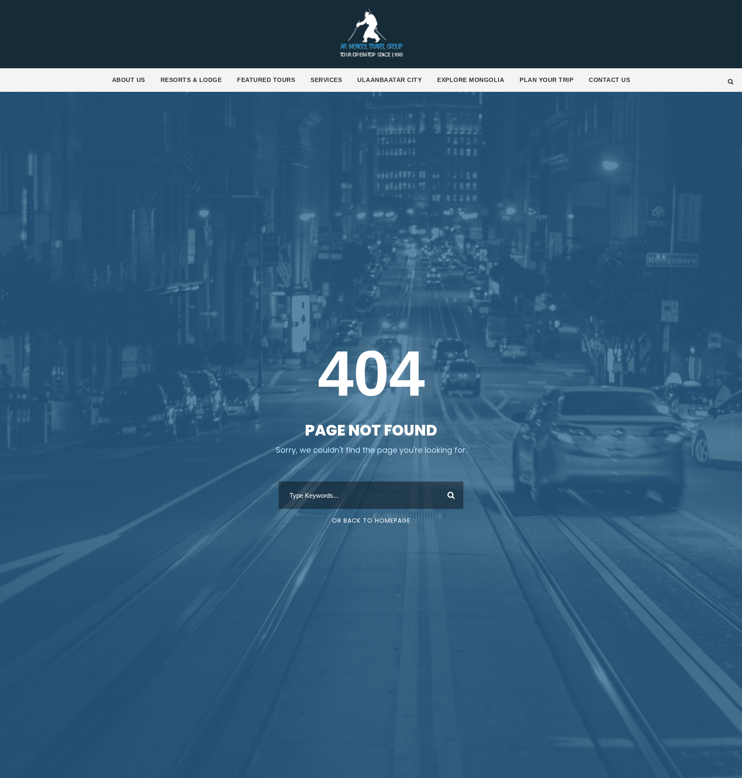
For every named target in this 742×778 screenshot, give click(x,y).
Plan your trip (546, 79)
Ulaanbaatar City (389, 79)
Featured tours (266, 79)
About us (128, 79)
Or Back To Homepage (371, 520)
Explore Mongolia (470, 79)
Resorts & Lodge (191, 79)
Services (326, 79)
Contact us (609, 79)
